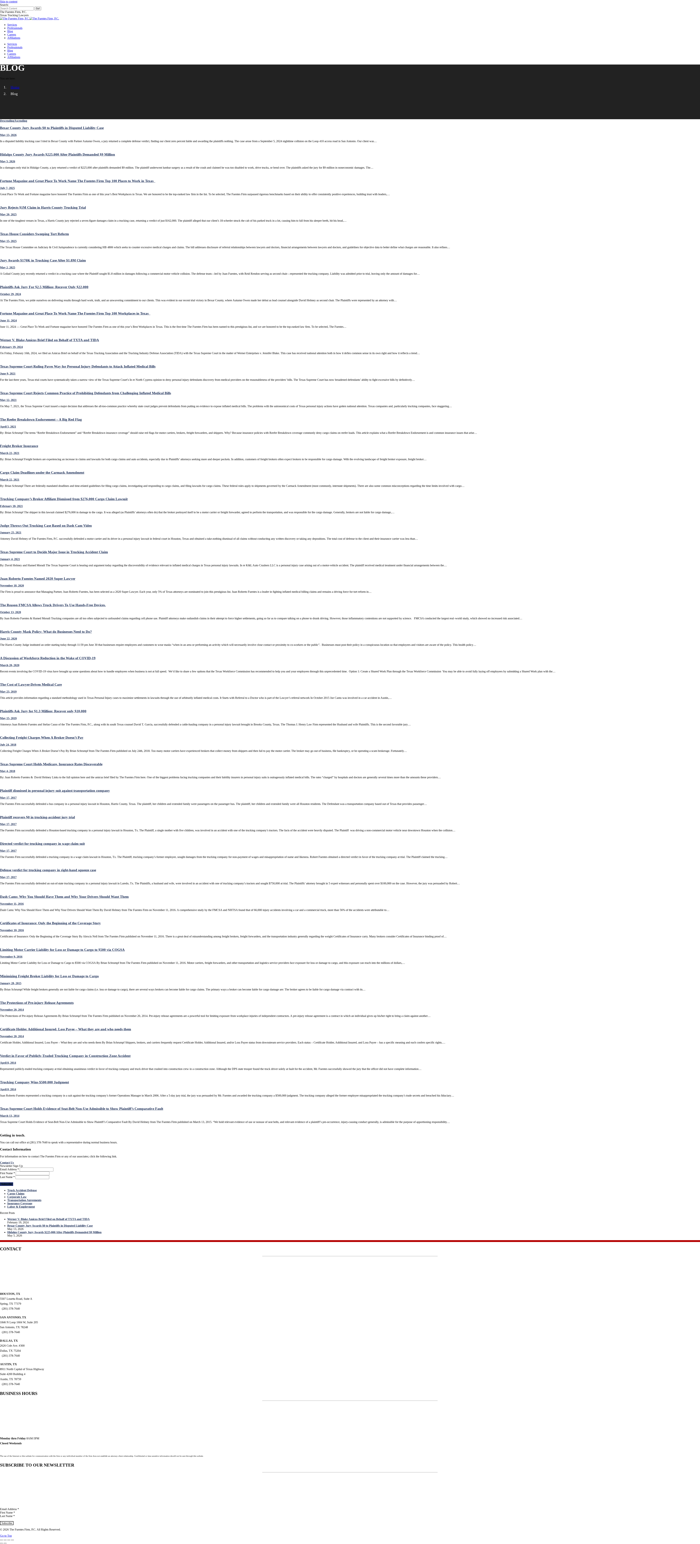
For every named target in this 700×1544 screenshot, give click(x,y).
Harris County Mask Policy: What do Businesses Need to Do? (46, 632)
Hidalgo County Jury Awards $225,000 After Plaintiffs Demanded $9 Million (57, 154)
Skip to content (8, 1)
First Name (7, 1173)
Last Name (7, 1177)
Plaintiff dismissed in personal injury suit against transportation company (55, 791)
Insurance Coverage (19, 1203)
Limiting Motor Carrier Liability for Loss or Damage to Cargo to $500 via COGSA (62, 950)
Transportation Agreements (24, 1200)
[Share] (5, 1540)
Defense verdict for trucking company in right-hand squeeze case (48, 870)
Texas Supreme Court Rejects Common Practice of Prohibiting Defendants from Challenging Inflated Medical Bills (85, 393)
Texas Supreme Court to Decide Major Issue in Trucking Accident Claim (54, 552)
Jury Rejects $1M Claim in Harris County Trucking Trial (43, 207)
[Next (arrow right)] (5, 1543)
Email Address (9, 1169)
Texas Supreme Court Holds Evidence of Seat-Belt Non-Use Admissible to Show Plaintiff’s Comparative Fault (81, 1109)
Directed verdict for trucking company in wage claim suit (42, 844)
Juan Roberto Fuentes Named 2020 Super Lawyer (37, 579)
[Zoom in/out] (12, 1540)
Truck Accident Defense (22, 1190)
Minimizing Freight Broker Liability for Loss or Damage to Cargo (49, 976)
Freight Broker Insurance (19, 446)
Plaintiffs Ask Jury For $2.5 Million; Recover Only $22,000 (44, 287)
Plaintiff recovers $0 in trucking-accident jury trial (37, 817)
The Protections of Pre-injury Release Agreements (37, 1003)
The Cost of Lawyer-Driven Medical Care (31, 684)
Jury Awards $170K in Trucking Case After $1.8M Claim (43, 260)
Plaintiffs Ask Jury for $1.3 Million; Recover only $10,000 (43, 711)
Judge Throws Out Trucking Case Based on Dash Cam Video (46, 525)
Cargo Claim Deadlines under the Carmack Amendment (42, 472)
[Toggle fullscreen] (8, 1540)
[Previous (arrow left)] (1, 1543)
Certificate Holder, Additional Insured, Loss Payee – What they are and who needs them (65, 1029)
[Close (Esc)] (1, 1540)
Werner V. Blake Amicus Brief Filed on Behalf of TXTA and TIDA (49, 340)
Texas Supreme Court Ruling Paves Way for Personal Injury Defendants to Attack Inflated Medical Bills (77, 366)
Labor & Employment (21, 1206)
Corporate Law (17, 1196)
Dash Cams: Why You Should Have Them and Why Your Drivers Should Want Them (64, 897)
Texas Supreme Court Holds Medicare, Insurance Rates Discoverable (51, 764)
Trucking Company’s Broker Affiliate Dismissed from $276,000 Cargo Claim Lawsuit (64, 499)
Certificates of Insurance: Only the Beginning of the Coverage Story (50, 923)
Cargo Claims (15, 1193)
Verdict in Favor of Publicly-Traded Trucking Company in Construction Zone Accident (65, 1056)
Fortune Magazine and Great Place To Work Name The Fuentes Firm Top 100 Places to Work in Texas (77, 181)
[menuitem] (12, 24)
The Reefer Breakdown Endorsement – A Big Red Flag (41, 419)
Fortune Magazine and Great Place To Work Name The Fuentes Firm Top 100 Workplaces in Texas (75, 313)
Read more (7, 147)
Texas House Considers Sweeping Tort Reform (34, 234)
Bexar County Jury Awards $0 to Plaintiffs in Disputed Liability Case (52, 128)
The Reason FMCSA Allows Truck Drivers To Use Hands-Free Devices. (53, 605)
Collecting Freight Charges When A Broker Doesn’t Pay (41, 737)
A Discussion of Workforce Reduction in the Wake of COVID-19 (48, 658)
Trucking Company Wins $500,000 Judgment (34, 1082)
